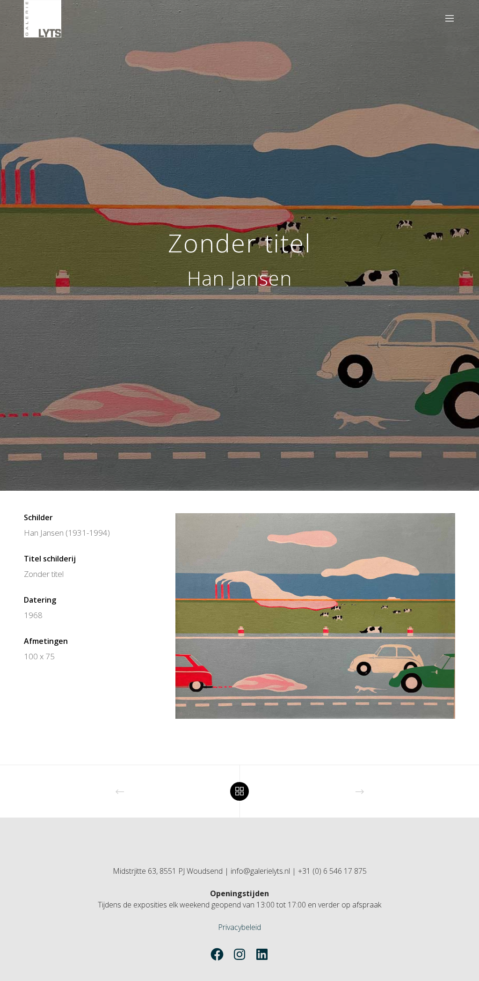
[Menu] (445, 18)
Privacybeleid (239, 927)
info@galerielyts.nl (260, 871)
